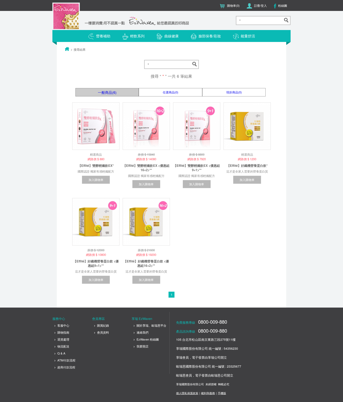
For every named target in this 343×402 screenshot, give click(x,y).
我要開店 (142, 346)
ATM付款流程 (66, 360)
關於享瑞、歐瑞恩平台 (151, 325)
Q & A (61, 353)
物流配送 (63, 346)
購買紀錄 (103, 325)
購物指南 (63, 332)
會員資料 (103, 332)
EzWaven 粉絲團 (148, 339)
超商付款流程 (66, 367)
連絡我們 (142, 332)
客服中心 (63, 325)
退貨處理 (63, 339)
